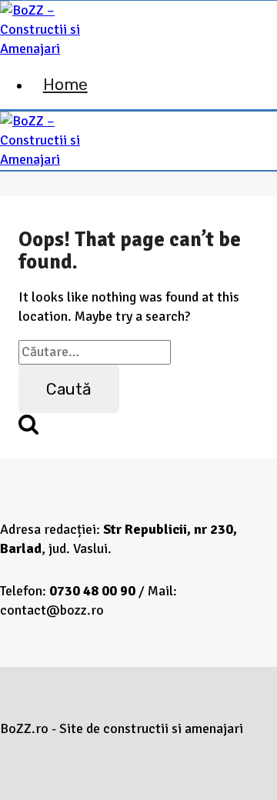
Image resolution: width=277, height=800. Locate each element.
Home (65, 84)
